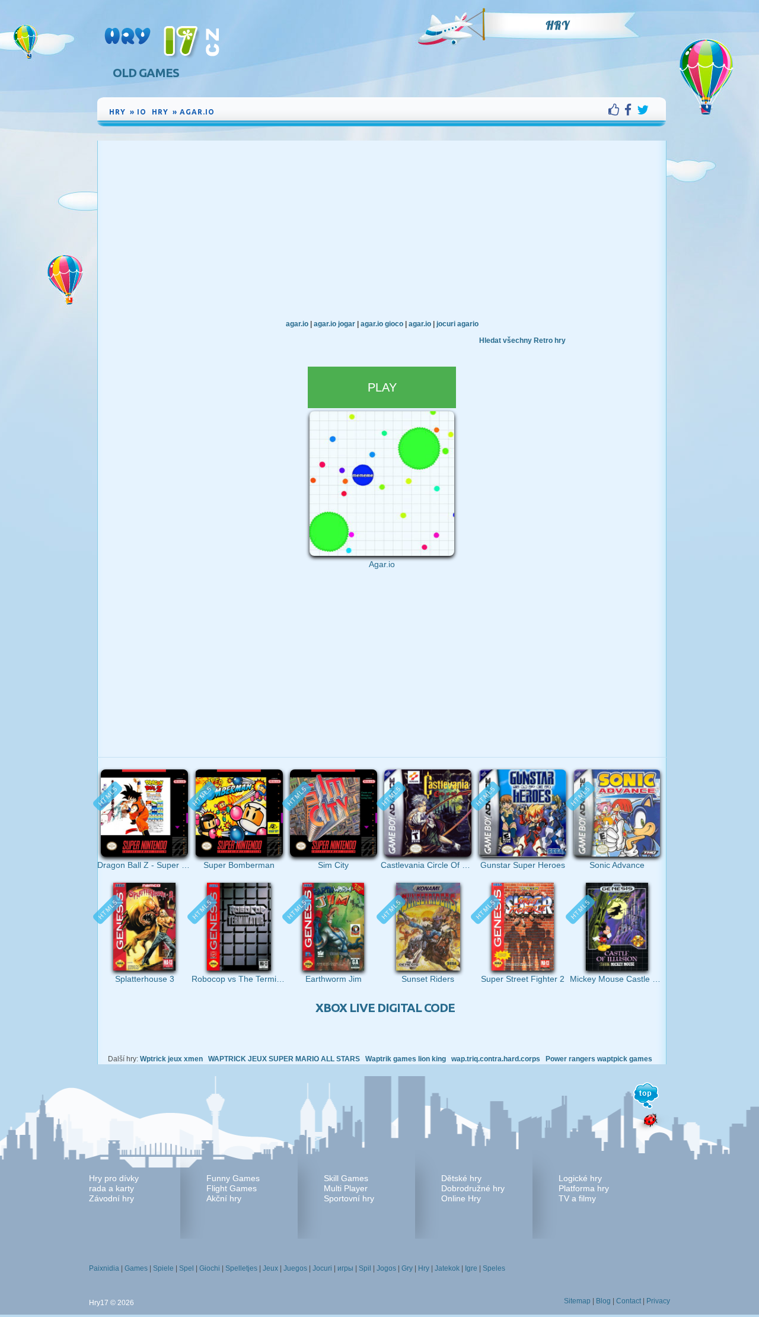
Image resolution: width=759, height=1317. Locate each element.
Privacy (658, 1301)
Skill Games (346, 1178)
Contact (628, 1301)
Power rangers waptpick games (599, 1059)
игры (345, 1268)
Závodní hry (111, 1198)
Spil (365, 1268)
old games (146, 72)
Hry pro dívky (114, 1178)
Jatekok (447, 1268)
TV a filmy (577, 1198)
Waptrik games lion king (405, 1059)
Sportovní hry (349, 1198)
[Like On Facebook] (616, 109)
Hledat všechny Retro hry (522, 340)
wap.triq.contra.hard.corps (495, 1059)
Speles (494, 1268)
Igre (471, 1268)
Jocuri (322, 1268)
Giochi (209, 1268)
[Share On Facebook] (630, 109)
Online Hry (461, 1198)
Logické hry (580, 1178)
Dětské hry (461, 1178)
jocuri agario (457, 324)
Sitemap (577, 1301)
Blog (603, 1301)
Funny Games (233, 1178)
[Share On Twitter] (643, 109)
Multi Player (346, 1188)
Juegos (295, 1268)
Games (136, 1268)
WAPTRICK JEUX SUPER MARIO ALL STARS (284, 1059)
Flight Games (231, 1188)
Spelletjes (241, 1268)
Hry (557, 25)
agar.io (297, 324)
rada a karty (111, 1188)
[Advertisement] (381, 230)
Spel (186, 1268)
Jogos (386, 1268)
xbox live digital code (385, 1007)
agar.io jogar (334, 324)
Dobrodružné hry (473, 1188)
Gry (407, 1268)
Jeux (270, 1268)
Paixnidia (104, 1268)
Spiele (163, 1268)
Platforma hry (584, 1188)
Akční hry (223, 1198)
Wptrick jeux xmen (171, 1059)
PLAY (382, 387)
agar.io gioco (382, 324)
